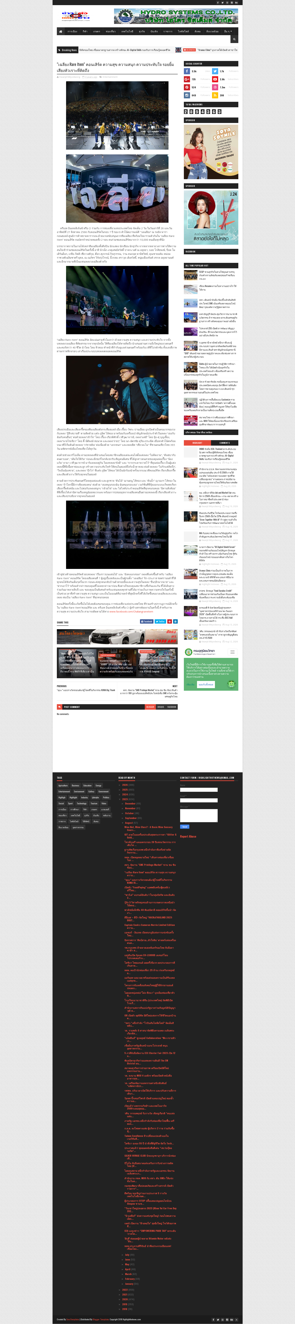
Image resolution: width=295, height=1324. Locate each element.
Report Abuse (188, 836)
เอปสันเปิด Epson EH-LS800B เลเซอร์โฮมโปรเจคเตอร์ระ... (146, 956)
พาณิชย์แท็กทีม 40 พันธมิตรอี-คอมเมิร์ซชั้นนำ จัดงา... (150, 911)
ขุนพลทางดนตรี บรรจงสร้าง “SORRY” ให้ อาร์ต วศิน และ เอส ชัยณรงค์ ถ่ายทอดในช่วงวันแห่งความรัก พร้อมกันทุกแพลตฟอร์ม (116, 666)
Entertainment (110, 76)
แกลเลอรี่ (105, 809)
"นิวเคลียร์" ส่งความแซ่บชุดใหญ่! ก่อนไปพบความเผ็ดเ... (150, 1217)
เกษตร (96, 31)
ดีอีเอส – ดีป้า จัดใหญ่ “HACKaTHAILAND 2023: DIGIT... (148, 918)
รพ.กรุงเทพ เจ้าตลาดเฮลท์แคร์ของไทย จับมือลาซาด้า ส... (149, 949)
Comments (225, 443)
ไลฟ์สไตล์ (183, 31)
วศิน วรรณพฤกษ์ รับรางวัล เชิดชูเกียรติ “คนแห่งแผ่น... (149, 1114)
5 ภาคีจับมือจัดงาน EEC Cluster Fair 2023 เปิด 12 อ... (149, 1054)
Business (136, 50)
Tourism (94, 803)
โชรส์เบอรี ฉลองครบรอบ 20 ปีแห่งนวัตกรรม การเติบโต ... (150, 843)
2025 (125, 789)
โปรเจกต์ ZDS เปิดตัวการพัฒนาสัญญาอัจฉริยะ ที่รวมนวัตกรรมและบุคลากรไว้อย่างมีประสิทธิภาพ (218, 332)
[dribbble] (227, 2)
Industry (84, 797)
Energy (98, 785)
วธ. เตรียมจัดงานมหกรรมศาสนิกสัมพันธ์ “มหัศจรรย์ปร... (145, 1084)
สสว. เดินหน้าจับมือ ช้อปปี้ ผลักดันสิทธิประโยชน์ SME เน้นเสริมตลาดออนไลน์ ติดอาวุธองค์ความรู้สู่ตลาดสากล (217, 303)
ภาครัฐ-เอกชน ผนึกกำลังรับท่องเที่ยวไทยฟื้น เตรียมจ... (149, 1122)
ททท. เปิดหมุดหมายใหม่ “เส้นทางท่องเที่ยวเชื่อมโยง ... (149, 858)
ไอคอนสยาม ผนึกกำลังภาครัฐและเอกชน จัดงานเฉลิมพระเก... (149, 1172)
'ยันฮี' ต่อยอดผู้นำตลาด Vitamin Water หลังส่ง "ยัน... (147, 1240)
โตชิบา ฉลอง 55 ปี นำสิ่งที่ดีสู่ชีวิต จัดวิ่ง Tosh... (149, 1143)
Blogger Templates (101, 1319)
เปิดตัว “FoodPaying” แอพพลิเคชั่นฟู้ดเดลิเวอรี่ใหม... (147, 888)
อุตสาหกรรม (78, 827)
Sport (70, 803)
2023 (125, 799)
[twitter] (222, 2)
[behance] (236, 2)
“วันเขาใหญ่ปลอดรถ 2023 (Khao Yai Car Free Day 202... (150, 1209)
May (127, 1264)
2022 (125, 1289)
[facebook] (218, 2)
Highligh (62, 797)
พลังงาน (106, 815)
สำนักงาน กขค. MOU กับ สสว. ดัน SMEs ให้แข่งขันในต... (148, 1179)
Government (103, 791)
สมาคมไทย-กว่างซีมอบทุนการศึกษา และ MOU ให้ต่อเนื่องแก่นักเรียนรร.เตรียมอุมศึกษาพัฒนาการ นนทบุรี (218, 421)
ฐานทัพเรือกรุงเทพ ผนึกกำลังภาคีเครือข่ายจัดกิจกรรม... (147, 851)
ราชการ (167, 31)
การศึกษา (75, 809)
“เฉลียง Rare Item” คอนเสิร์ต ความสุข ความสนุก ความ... (150, 873)
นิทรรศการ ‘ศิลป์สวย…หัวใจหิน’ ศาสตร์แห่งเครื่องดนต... (150, 941)
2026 (125, 785)
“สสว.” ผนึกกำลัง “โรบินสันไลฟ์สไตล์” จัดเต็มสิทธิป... (149, 1024)
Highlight (197, 443)
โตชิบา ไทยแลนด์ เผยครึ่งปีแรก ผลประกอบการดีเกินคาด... (149, 964)
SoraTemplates (72, 1319)
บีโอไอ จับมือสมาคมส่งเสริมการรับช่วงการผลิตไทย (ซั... (148, 1164)
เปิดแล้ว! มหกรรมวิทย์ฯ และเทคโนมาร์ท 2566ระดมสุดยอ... (145, 1107)
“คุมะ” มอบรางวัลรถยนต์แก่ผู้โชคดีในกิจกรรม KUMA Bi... (148, 881)
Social (61, 803)
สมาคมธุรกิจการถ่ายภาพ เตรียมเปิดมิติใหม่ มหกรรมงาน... (146, 1069)
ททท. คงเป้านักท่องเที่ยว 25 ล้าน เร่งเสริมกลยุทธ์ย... (149, 971)
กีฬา (85, 31)
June (128, 1259)
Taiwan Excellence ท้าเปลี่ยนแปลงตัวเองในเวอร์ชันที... (146, 1137)
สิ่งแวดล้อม (212, 31)
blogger (150, 706)
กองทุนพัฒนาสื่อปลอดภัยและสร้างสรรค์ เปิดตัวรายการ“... (148, 1187)
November (130, 808)
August (129, 822)
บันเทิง (154, 31)
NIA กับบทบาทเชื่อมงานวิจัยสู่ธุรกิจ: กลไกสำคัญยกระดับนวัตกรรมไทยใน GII (218, 534)
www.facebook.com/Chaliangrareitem (131, 611)
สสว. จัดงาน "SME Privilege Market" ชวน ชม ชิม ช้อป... (150, 866)
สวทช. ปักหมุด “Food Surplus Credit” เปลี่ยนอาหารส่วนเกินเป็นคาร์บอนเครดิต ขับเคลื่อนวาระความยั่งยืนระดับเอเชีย (218, 594)
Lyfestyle (95, 797)
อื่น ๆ (227, 31)
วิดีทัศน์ (86, 821)
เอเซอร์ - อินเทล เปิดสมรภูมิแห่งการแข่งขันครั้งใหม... (149, 933)
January (129, 1283)
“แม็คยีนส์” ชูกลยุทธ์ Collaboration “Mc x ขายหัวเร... (149, 1039)
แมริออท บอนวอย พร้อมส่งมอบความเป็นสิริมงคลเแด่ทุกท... (149, 979)
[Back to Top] (236, 1320)
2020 (125, 1299)
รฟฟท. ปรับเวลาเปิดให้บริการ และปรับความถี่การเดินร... (150, 1092)
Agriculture (63, 785)
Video (104, 803)
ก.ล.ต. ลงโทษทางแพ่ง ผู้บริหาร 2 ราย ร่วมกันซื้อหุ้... (149, 1129)
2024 (125, 794)
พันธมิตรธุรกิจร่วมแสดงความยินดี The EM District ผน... (146, 1062)
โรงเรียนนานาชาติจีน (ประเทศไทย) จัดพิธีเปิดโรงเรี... (148, 1001)
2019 (125, 1304)
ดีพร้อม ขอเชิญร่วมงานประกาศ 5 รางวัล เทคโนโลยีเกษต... (145, 1194)
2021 (125, 1294)
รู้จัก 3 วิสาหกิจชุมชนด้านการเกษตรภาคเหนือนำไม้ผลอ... (149, 903)
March (128, 1274)
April (128, 1269)
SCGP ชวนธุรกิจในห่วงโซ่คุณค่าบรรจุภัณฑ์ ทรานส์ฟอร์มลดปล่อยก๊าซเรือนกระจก (217, 275)
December (130, 803)
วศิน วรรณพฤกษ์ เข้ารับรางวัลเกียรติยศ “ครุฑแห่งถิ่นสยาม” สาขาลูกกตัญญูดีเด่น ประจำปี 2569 (218, 634)
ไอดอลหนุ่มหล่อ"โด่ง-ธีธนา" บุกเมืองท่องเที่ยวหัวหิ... (149, 994)
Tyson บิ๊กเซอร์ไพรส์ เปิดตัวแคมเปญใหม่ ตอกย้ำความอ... (149, 1099)
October (130, 813)
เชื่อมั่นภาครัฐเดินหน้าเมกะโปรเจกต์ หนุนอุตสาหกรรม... (146, 1047)
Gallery (91, 791)
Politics (106, 797)
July (127, 1254)
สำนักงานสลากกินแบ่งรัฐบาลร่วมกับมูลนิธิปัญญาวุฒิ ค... (149, 1009)
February (130, 1278)
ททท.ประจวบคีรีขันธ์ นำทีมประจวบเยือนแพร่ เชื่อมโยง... (147, 1247)
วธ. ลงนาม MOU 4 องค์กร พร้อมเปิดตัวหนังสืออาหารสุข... (148, 1077)
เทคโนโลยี (127, 31)
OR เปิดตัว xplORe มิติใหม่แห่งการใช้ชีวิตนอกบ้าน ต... (150, 1016)
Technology (81, 803)
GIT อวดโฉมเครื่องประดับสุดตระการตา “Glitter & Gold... (150, 836)
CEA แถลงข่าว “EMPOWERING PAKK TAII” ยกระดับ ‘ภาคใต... (150, 1232)
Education (87, 785)
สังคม (198, 31)
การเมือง (72, 31)
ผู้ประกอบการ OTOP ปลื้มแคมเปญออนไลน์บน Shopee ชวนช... (148, 1202)
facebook (171, 706)
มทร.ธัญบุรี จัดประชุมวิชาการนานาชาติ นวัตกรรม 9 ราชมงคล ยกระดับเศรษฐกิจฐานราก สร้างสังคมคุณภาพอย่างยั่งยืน (218, 317)
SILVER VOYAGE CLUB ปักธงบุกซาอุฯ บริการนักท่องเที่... (150, 1157)
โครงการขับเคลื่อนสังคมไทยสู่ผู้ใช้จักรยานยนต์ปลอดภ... (148, 986)
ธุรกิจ (142, 31)
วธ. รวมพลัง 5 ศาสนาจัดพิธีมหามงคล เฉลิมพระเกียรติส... (149, 1032)
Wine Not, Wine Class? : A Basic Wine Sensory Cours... (148, 828)
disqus (161, 706)
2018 (125, 1309)
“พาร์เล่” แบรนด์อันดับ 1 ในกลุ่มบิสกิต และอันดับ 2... (149, 896)
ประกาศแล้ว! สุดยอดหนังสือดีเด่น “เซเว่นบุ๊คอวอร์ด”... (148, 1149)
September (131, 818)
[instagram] (232, 2)
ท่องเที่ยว (111, 31)
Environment (79, 791)
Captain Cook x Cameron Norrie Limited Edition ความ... (149, 926)
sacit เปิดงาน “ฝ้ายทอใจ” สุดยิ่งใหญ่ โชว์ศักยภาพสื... (150, 1224)
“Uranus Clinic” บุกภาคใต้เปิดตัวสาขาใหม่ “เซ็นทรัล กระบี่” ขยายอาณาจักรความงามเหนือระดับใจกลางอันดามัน (200, 50)
